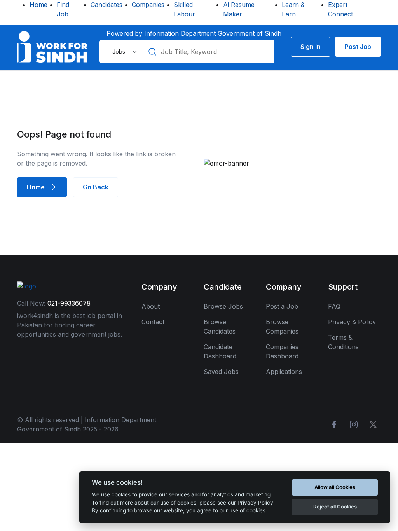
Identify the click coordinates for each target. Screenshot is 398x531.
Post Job (358, 47)
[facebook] (334, 424)
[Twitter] (373, 424)
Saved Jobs (221, 372)
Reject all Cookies (335, 506)
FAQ (334, 306)
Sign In (310, 47)
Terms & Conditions (343, 342)
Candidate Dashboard (220, 351)
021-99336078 (69, 303)
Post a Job (282, 306)
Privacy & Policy (352, 322)
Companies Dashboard (282, 351)
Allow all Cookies (334, 487)
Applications (284, 372)
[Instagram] (353, 424)
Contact (152, 322)
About (150, 306)
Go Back (95, 187)
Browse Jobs (223, 306)
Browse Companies (282, 326)
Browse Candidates (220, 326)
